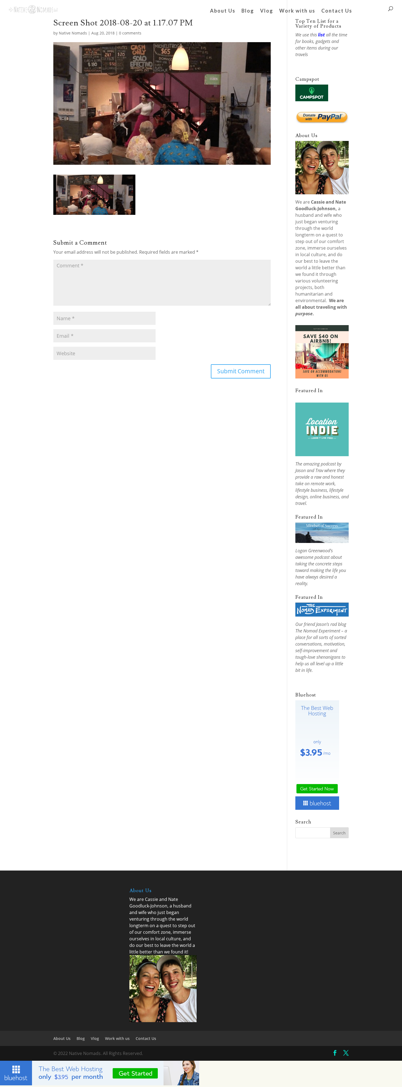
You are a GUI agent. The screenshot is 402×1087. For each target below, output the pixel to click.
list (321, 35)
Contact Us (336, 11)
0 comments (130, 33)
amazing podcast (319, 464)
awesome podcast (312, 557)
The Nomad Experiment (317, 631)
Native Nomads (73, 33)
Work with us (297, 11)
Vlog (266, 11)
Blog (247, 11)
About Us (222, 11)
